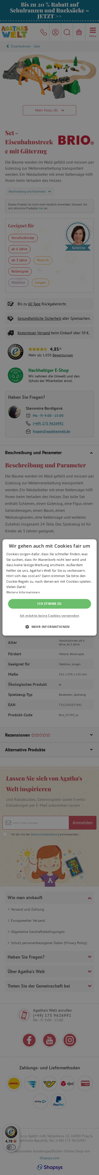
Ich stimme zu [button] (49, 603)
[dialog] (49, 587)
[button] (49, 626)
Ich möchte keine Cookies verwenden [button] (49, 616)
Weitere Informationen (23, 592)
